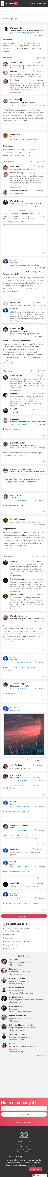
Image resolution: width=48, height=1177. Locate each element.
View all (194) (41, 1055)
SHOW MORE (23, 916)
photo (19, 710)
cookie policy (31, 1165)
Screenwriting (21, 33)
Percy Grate (15, 775)
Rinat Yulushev (15, 969)
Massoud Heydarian (17, 1016)
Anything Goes (22, 265)
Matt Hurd (14, 393)
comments (7, 58)
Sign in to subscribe (33, 33)
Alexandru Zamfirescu (19, 825)
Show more (7, 949)
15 (34, 371)
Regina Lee (15, 328)
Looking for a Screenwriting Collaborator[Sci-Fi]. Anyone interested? (22, 273)
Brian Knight (15, 419)
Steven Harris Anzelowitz (21, 469)
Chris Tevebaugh (16, 765)
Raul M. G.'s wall (22, 105)
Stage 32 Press (24, 1147)
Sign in (32, 3)
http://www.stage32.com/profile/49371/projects (21, 838)
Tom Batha (14, 62)
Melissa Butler (16, 28)
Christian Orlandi (16, 997)
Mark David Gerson (18, 616)
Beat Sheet (7, 40)
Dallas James (16, 495)
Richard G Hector (17, 443)
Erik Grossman (15, 302)
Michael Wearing (16, 173)
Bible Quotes (8, 146)
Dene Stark (15, 134)
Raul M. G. (14, 260)
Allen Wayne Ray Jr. (18, 684)
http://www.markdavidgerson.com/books (18, 639)
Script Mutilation (9, 529)
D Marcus (14, 561)
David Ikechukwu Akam (18, 190)
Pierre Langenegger (17, 579)
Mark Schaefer (16, 201)
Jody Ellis (14, 71)
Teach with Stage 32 (24, 1151)
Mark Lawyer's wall (23, 806)
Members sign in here (24, 1122)
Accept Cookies (36, 1169)
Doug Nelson (15, 80)
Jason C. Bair (15, 883)
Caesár (12, 1044)
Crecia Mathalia (16, 376)
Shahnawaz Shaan (16, 988)
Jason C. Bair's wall (23, 866)
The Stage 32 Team (24, 1142)
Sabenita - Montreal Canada (21, 1025)
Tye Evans (13, 960)
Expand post (7, 363)
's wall (19, 898)
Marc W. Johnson (17, 519)
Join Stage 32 (41, 3)
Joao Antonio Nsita (17, 1034)
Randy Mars (14, 409)
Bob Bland (14, 100)
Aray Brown (14, 166)
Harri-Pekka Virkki (17, 978)
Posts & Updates (10, 18)
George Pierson (16, 1006)
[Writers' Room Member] (21, 62)
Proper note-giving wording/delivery (17, 340)
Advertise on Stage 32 (24, 1149)
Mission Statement (24, 1144)
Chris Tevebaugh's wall (24, 662)
